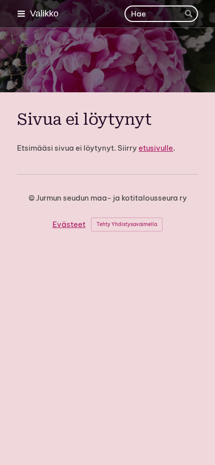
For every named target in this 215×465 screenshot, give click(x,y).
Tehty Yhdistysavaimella (126, 224)
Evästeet (69, 224)
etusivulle (155, 148)
